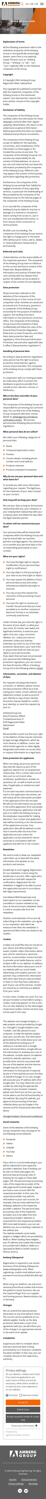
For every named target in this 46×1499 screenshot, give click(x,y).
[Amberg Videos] (26, 1491)
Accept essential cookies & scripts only (23, 1418)
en (27, 4)
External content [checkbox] (30, 1395)
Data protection (29, 1479)
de (32, 4)
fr (37, 4)
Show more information (23, 1425)
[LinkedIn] (20, 1491)
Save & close (23, 1409)
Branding (33, 1483)
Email (40, 668)
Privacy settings (16, 1483)
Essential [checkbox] (13, 1395)
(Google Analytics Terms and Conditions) (22, 1116)
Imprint (12, 1479)
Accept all (23, 1402)
